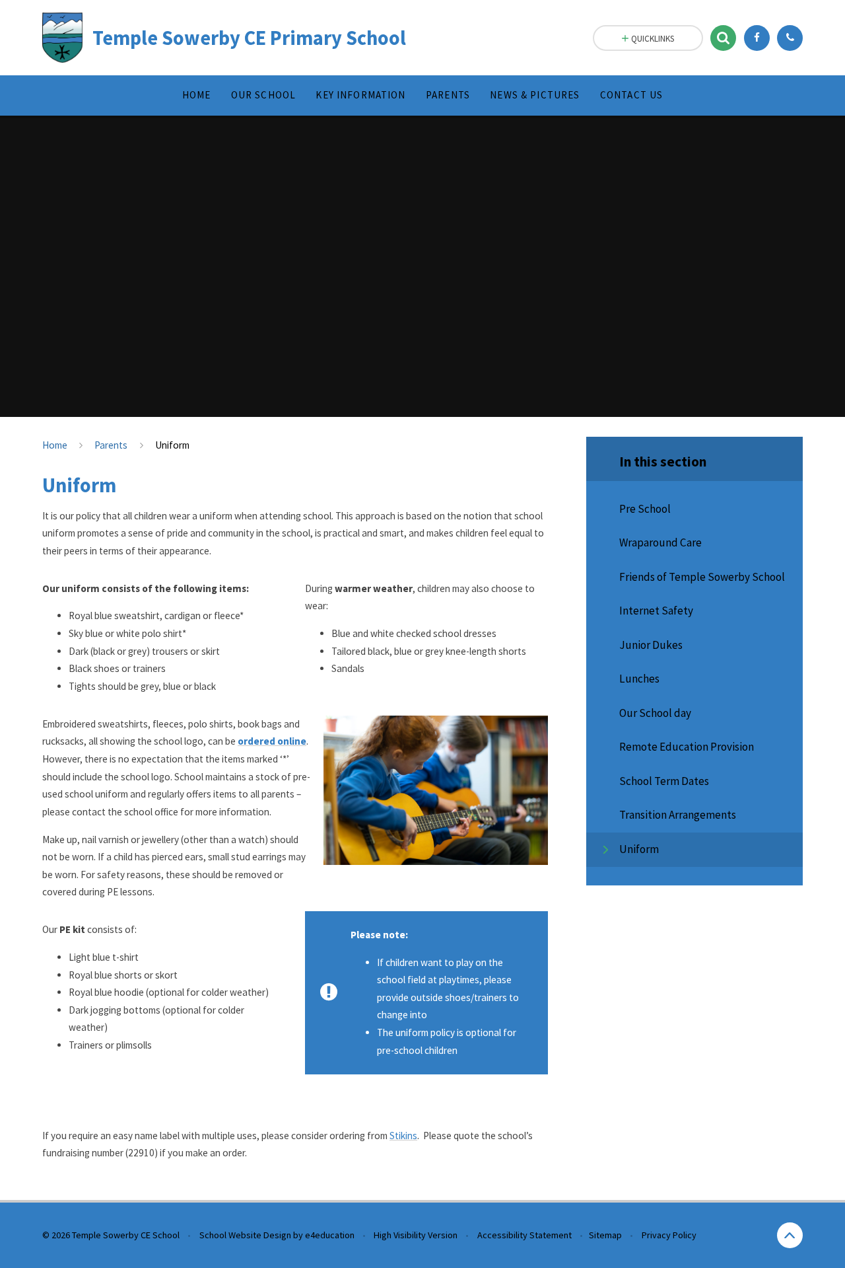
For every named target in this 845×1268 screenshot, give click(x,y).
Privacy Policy (669, 1235)
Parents (110, 445)
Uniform (172, 445)
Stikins (403, 1135)
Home (54, 445)
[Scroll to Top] (790, 1235)
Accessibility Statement (524, 1235)
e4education (330, 1235)
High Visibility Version (415, 1235)
